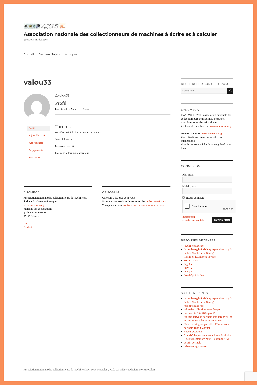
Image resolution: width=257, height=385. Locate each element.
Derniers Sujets (49, 54)
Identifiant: (188, 174)
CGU (26, 223)
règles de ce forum (156, 201)
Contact (28, 227)
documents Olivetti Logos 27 (199, 313)
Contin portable (192, 342)
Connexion (222, 219)
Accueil (29, 54)
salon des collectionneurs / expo (202, 309)
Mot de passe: (190, 186)
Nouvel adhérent (193, 331)
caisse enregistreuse (195, 346)
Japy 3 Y (188, 264)
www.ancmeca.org (34, 205)
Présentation (191, 260)
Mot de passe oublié (193, 220)
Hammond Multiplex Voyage (200, 256)
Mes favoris (35, 157)
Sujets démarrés (37, 135)
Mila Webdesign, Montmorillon (137, 369)
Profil (32, 128)
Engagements (36, 150)
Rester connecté (195, 197)
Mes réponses (36, 143)
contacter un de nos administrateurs (143, 205)
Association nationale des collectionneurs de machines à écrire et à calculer (120, 34)
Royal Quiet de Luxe (194, 275)
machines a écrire (194, 245)
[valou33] (37, 108)
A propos (71, 54)
